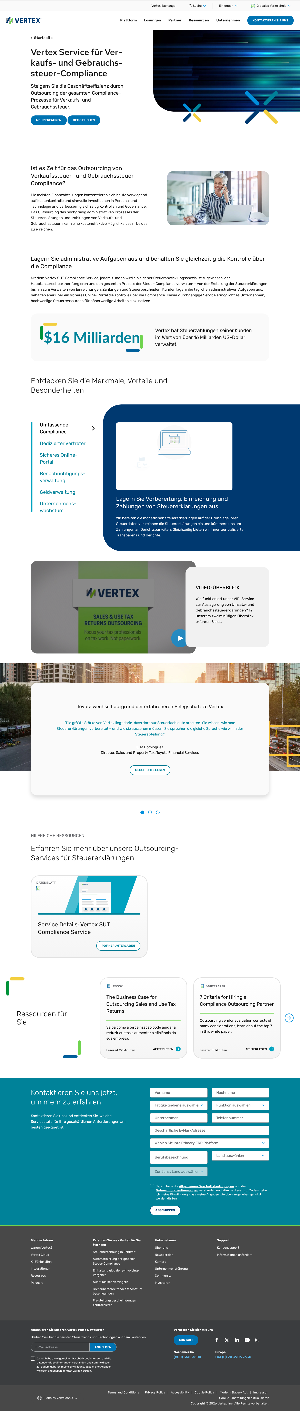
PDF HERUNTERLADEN (118, 946)
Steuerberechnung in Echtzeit (114, 1252)
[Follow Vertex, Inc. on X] (227, 1340)
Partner (174, 20)
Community (163, 1275)
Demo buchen (84, 120)
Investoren (162, 1283)
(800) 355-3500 (187, 1357)
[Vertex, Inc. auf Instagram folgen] (257, 1340)
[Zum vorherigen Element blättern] (91, 1018)
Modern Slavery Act (234, 1392)
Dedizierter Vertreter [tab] (63, 443)
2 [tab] (150, 812)
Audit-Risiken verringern (110, 1282)
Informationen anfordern (234, 1255)
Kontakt (186, 1340)
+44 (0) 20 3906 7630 (233, 1357)
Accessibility (180, 1392)
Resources (38, 1275)
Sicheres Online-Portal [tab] (59, 458)
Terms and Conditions (123, 1392)
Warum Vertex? (41, 1247)
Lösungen (152, 20)
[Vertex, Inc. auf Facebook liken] (216, 1340)
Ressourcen (199, 20)
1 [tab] (142, 812)
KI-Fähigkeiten (41, 1262)
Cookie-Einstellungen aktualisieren (244, 1398)
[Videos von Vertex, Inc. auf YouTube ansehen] (247, 1340)
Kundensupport (228, 1247)
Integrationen (40, 1268)
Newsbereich (164, 1255)
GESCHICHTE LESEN (150, 770)
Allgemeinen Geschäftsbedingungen (206, 1186)
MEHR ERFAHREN (48, 120)
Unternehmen (228, 20)
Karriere (160, 1262)
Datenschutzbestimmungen (177, 1190)
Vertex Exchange (163, 6)
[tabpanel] (186, 477)
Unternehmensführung (171, 1268)
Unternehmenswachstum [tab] (58, 507)
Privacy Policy (155, 1392)
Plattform (128, 20)
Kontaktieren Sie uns (270, 20)
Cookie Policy (204, 1392)
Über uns (161, 1247)
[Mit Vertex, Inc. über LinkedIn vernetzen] (237, 1340)
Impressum (261, 1392)
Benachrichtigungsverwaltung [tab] (63, 477)
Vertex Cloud (40, 1255)
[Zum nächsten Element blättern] (289, 1017)
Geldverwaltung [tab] (57, 492)
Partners (37, 1283)
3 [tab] (158, 812)
